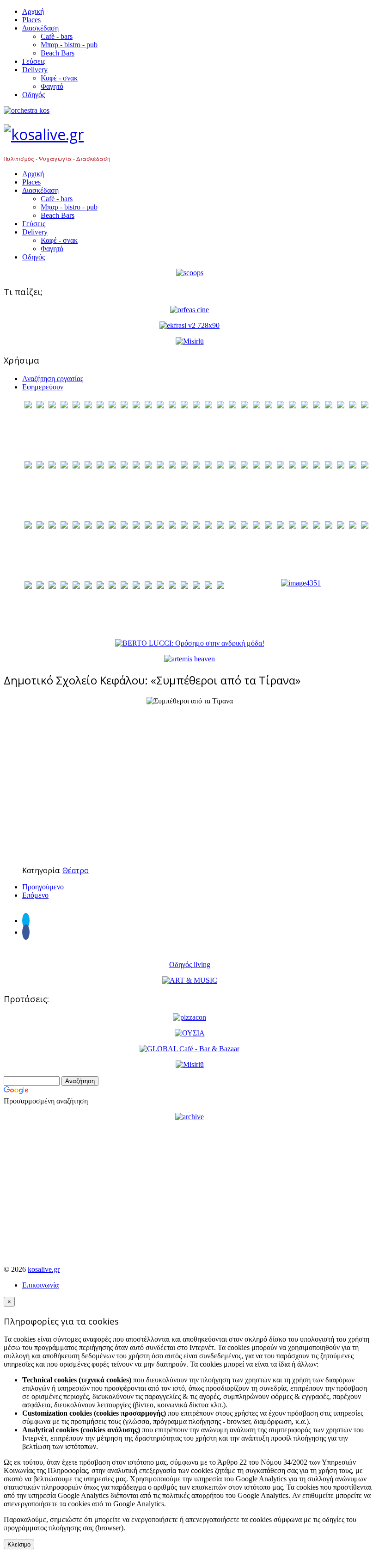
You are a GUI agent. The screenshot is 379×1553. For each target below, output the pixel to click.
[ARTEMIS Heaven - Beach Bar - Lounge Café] (189, 659)
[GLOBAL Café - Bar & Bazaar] (189, 1049)
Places (31, 20)
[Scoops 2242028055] (189, 273)
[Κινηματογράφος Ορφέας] (189, 310)
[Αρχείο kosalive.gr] (189, 1117)
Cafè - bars (57, 36)
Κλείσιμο (19, 1544)
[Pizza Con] (189, 1017)
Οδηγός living (189, 964)
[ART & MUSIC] (189, 980)
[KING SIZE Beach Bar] (301, 583)
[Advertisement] (189, 793)
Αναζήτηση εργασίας (52, 378)
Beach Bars (57, 53)
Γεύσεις (33, 61)
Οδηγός (33, 95)
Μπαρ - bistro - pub (69, 45)
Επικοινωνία (40, 1285)
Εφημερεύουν (42, 387)
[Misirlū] (190, 341)
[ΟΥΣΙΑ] (190, 1033)
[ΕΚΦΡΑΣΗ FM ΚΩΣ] (189, 325)
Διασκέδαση (40, 28)
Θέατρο (75, 870)
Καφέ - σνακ (59, 78)
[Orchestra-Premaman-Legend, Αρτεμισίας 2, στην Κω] (189, 110)
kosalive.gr (44, 1269)
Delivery (35, 70)
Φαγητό (52, 86)
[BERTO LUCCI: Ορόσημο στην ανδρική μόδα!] (189, 643)
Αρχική (33, 11)
